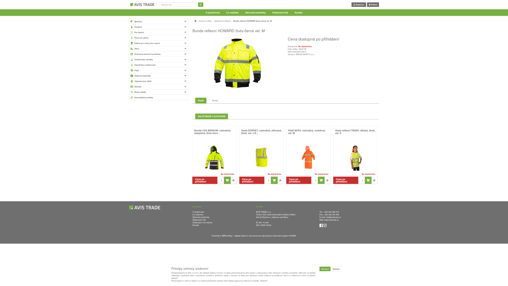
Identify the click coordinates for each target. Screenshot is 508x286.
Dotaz (215, 100)
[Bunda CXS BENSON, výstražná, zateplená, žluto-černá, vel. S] (214, 157)
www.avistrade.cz (331, 219)
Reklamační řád (280, 12)
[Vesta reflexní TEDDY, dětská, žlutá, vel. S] (355, 157)
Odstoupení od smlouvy (202, 222)
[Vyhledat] (200, 4)
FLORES (292, 235)
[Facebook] (321, 225)
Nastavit (336, 269)
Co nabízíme (232, 12)
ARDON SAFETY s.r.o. (305, 54)
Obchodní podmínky (255, 12)
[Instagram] (325, 225)
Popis (201, 100)
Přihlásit (374, 4)
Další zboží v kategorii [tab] (211, 116)
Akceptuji (325, 269)
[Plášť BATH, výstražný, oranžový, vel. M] (308, 157)
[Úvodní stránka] (195, 21)
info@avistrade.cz (333, 217)
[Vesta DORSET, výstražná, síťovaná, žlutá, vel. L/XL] (261, 157)
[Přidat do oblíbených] (233, 180)
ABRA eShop (227, 235)
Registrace (360, 4)
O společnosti (213, 12)
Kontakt (298, 12)
